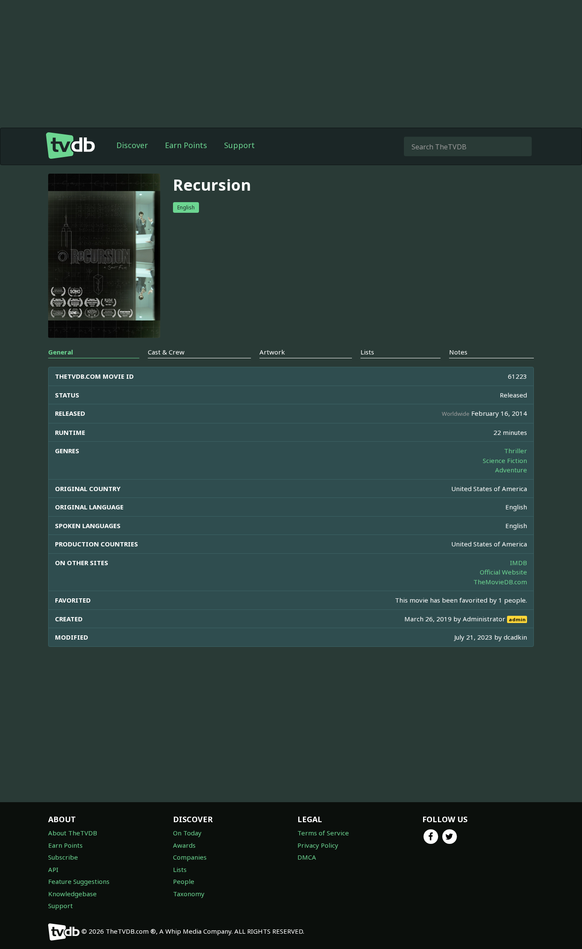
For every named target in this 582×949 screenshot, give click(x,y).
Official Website (503, 572)
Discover (132, 145)
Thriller (515, 450)
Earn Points (186, 145)
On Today (187, 833)
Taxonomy (189, 893)
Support (239, 145)
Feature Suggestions (78, 881)
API (53, 869)
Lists (180, 869)
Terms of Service (323, 833)
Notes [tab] (458, 352)
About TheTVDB (72, 833)
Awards (184, 845)
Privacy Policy (317, 845)
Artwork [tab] (272, 352)
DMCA (306, 857)
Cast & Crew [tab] (166, 352)
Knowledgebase (72, 893)
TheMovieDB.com (500, 581)
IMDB (518, 562)
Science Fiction (505, 460)
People (183, 881)
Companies (190, 857)
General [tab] (60, 352)
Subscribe (63, 857)
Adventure (511, 470)
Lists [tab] (367, 352)
